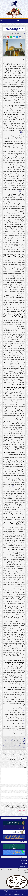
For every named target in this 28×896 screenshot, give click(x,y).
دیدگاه (25, 767)
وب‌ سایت (24, 798)
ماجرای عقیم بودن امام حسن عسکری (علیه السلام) (14, 29)
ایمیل (25, 792)
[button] (18, 21)
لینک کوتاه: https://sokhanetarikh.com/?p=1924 (14, 747)
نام (26, 786)
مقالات (22, 738)
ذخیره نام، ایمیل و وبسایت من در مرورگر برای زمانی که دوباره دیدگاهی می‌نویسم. (15, 806)
